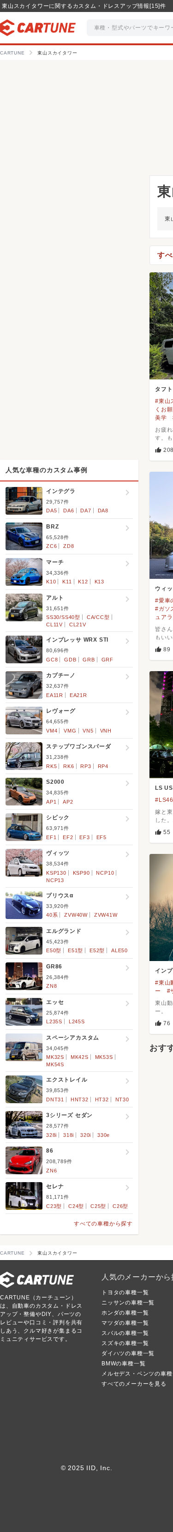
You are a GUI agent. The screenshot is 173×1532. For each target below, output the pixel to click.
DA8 (103, 510)
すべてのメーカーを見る (134, 1384)
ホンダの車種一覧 (125, 1313)
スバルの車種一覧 (125, 1333)
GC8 (52, 659)
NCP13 (55, 880)
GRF (107, 659)
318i (68, 1135)
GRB (89, 659)
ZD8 (68, 546)
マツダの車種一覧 (125, 1323)
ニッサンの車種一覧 (128, 1302)
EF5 (101, 837)
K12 (83, 581)
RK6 (68, 766)
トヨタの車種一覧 (125, 1292)
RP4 (103, 766)
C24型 (76, 1206)
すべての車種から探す (103, 1223)
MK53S (104, 1057)
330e (103, 1135)
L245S (77, 1021)
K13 (99, 581)
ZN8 (51, 986)
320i (85, 1135)
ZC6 (51, 546)
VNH (106, 730)
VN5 (88, 730)
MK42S (80, 1057)
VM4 (51, 730)
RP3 (85, 766)
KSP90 (81, 873)
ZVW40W (76, 915)
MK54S (55, 1064)
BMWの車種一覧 (123, 1363)
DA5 (51, 510)
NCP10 (105, 873)
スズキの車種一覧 (125, 1343)
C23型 (54, 1206)
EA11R (54, 695)
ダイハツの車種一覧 (128, 1353)
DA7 (85, 510)
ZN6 (51, 1170)
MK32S (55, 1057)
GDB (70, 659)
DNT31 (55, 1099)
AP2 (68, 802)
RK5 (51, 766)
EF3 (84, 837)
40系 (52, 915)
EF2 (68, 837)
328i (51, 1135)
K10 (51, 581)
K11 (67, 581)
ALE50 (119, 950)
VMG (70, 730)
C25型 (98, 1206)
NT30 (122, 1099)
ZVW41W (106, 915)
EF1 (51, 837)
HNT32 (80, 1099)
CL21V (77, 624)
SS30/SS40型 (63, 617)
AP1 (51, 802)
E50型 (53, 950)
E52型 (97, 950)
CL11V (54, 624)
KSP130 (56, 873)
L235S (54, 1021)
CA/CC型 (98, 617)
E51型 (75, 950)
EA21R (78, 695)
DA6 (68, 510)
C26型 (120, 1206)
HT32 (102, 1099)
